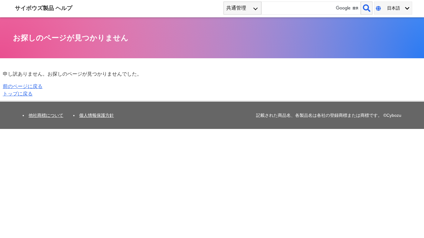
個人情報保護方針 (96, 115)
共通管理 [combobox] (236, 8)
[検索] (366, 8)
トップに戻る (18, 93)
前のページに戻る (23, 86)
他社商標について (46, 115)
